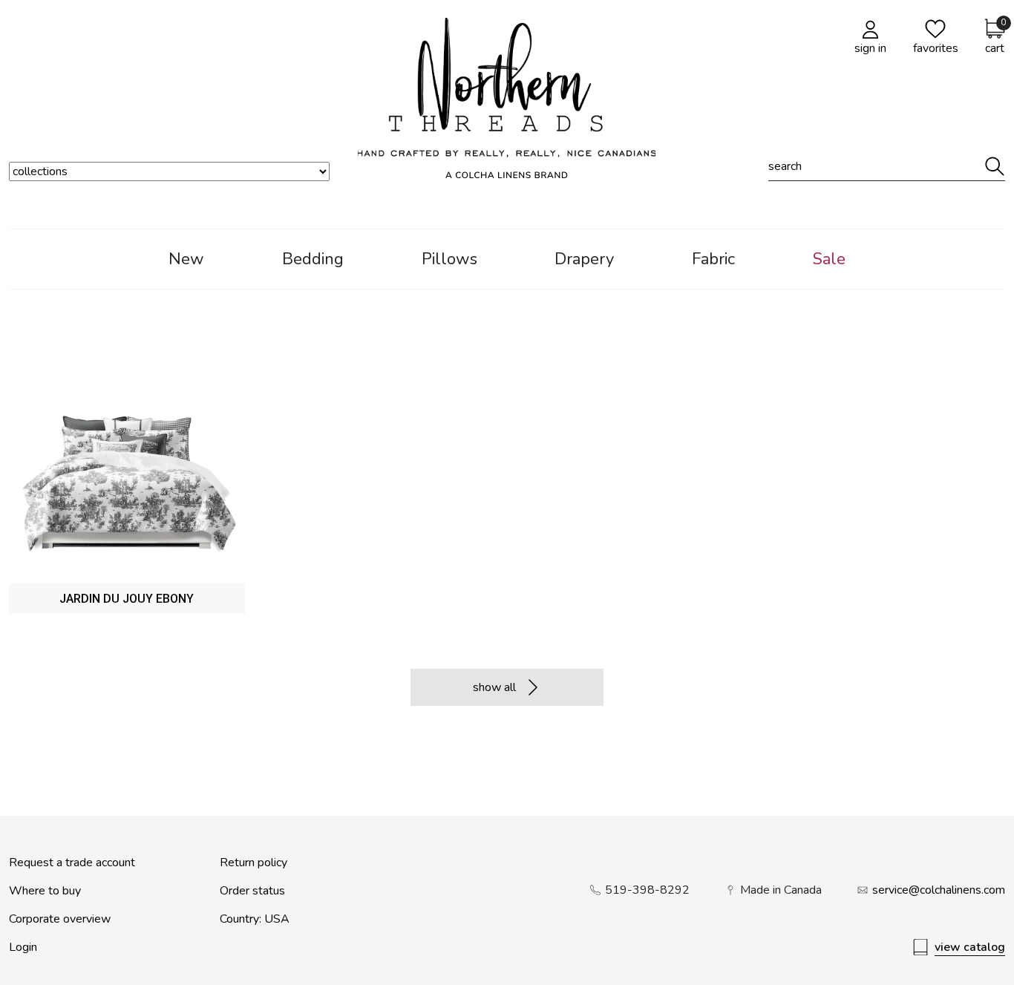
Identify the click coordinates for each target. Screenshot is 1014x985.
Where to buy (45, 891)
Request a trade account (72, 862)
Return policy (253, 862)
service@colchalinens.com (938, 890)
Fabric (713, 259)
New (186, 259)
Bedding (313, 259)
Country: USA (255, 919)
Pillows (449, 259)
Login (23, 947)
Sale (829, 259)
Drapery (584, 259)
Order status (252, 891)
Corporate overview (60, 919)
